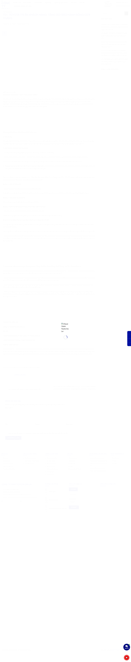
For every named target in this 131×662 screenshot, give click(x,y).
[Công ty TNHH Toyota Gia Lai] (65, 327)
